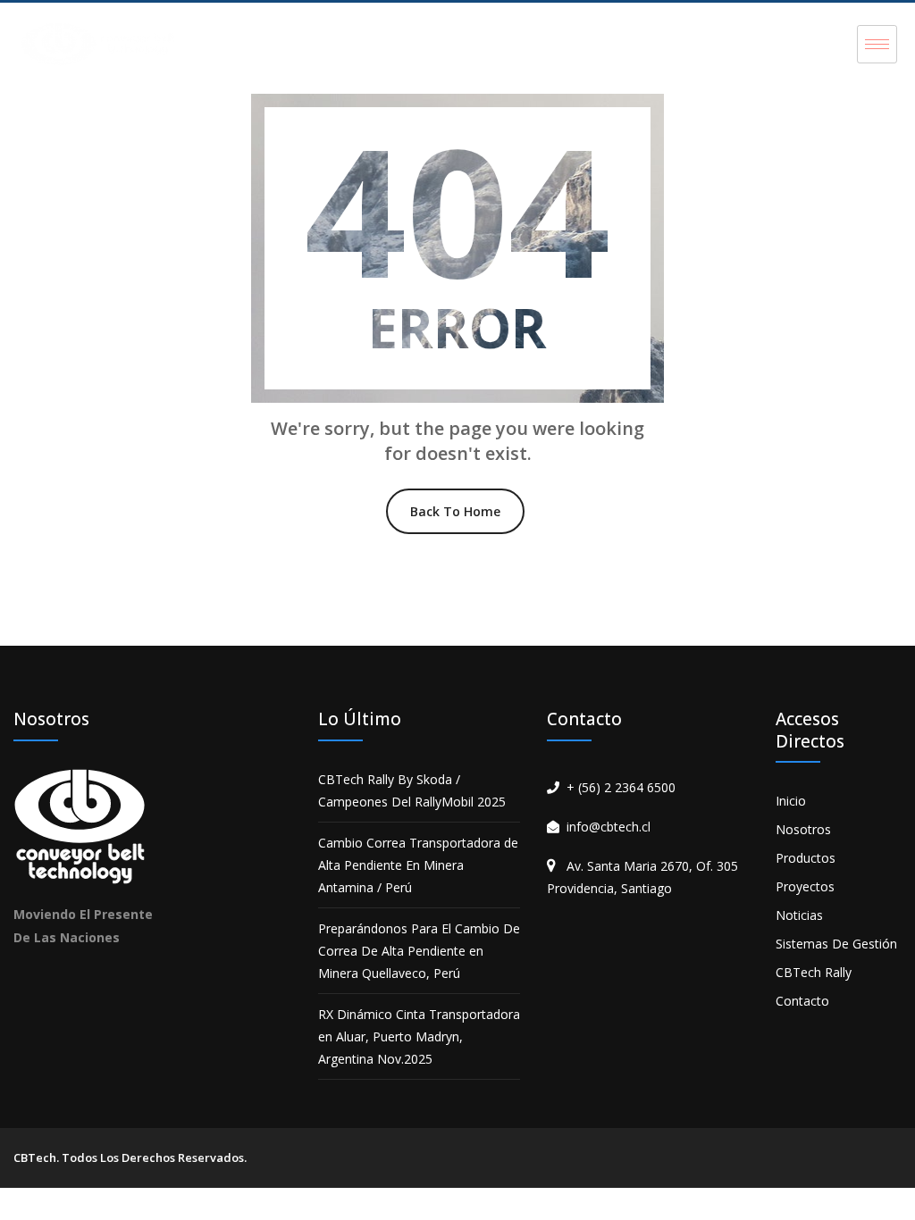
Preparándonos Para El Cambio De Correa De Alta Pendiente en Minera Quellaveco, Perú (419, 951)
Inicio (791, 800)
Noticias (799, 915)
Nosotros (803, 829)
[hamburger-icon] (877, 44)
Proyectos (805, 886)
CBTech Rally (814, 972)
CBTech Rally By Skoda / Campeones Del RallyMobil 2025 (412, 790)
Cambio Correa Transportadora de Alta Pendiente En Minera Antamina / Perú (418, 865)
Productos (805, 857)
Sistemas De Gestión (836, 943)
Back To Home (455, 511)
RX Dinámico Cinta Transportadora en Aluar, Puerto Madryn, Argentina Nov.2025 (419, 1036)
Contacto (802, 1000)
